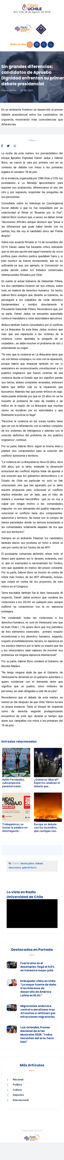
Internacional (21, 1100)
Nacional (18, 1079)
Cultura (17, 1089)
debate (39, 863)
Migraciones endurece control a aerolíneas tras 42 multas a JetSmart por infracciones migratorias (38, 1011)
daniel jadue (27, 863)
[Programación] (37, 44)
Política (32, 140)
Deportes (18, 1094)
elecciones (15, 867)
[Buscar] (44, 44)
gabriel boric (29, 867)
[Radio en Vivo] (30, 44)
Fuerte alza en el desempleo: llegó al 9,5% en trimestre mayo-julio (37, 966)
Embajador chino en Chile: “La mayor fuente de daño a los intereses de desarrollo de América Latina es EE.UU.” (38, 988)
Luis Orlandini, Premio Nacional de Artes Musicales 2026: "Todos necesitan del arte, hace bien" (37, 1035)
